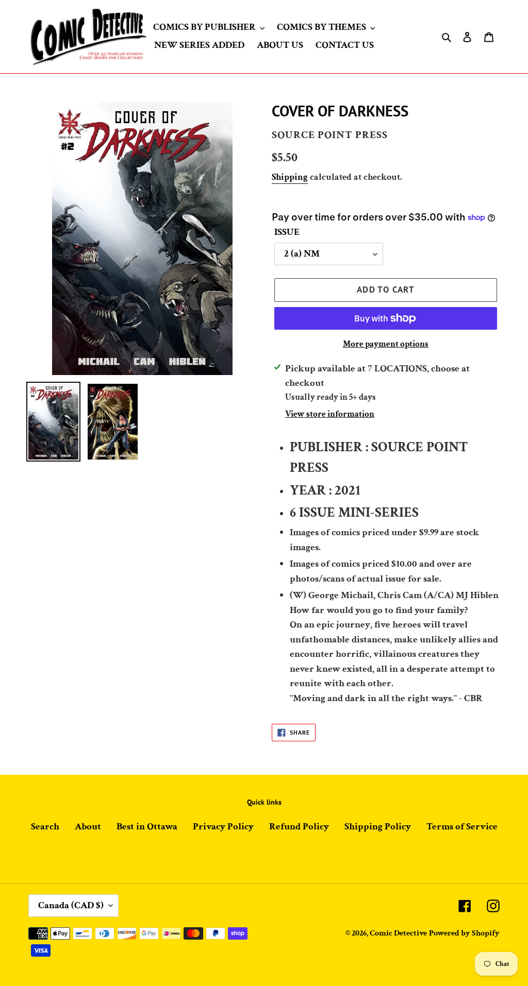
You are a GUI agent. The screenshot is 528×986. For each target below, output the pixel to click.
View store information (329, 414)
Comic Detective (398, 933)
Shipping (290, 177)
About (88, 826)
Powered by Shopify (464, 933)
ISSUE (287, 232)
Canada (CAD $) (71, 905)
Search (45, 826)
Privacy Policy (223, 826)
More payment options (385, 344)
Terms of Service (462, 826)
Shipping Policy (377, 826)
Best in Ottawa (147, 826)
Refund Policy (299, 826)
